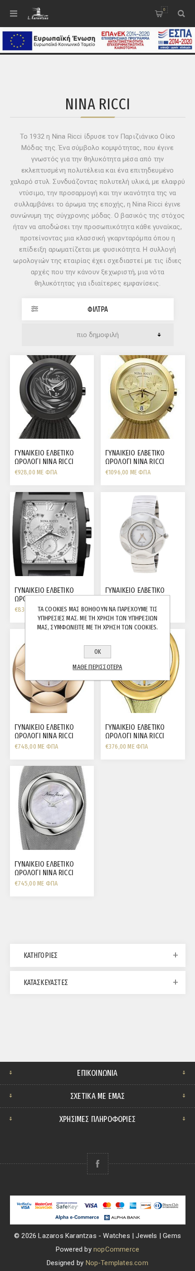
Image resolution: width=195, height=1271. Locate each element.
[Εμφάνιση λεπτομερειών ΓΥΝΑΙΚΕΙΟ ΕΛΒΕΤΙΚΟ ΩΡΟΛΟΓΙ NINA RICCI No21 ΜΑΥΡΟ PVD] (52, 397)
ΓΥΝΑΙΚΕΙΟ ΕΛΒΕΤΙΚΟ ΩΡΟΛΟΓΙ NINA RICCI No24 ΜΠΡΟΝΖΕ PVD (45, 735)
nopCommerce (116, 1249)
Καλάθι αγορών (164, 9)
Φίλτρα (98, 309)
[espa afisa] (97, 51)
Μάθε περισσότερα (97, 667)
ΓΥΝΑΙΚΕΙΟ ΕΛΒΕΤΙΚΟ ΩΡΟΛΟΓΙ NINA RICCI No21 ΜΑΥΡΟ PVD (44, 461)
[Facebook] (97, 1163)
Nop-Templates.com (117, 1263)
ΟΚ (97, 652)
